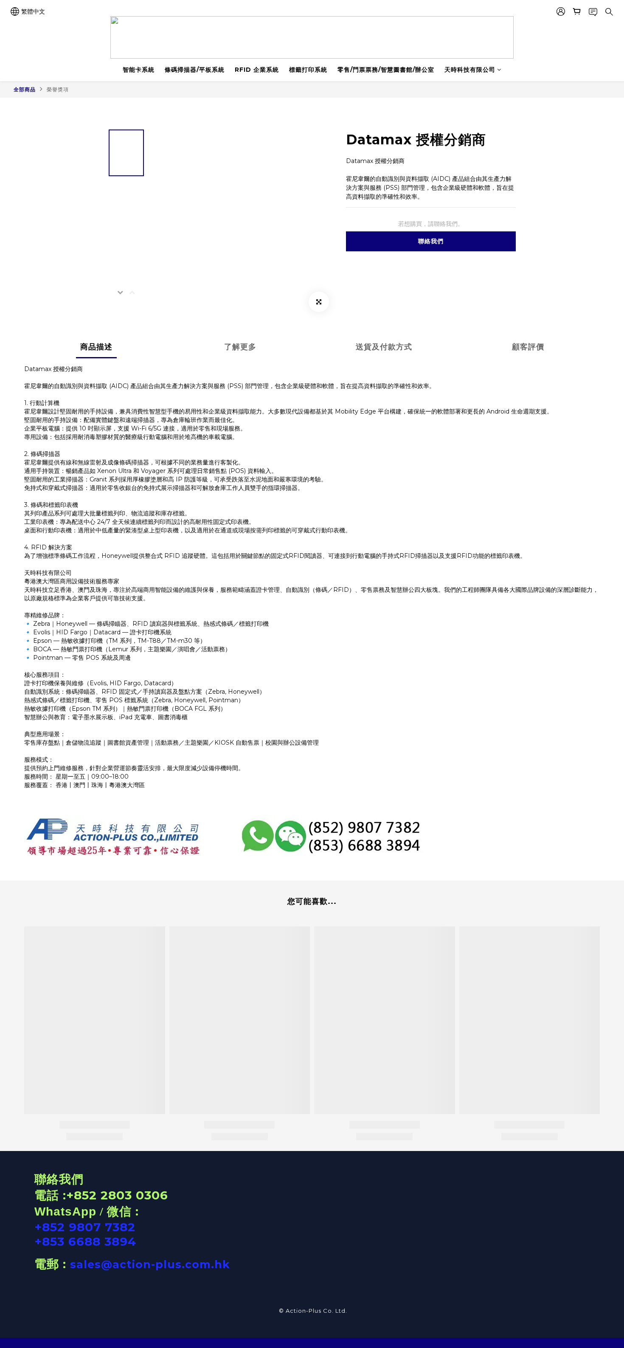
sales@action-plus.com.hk (150, 1264)
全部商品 (25, 89)
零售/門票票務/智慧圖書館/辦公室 (385, 69)
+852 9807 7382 (84, 1227)
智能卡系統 (139, 69)
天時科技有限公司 (469, 69)
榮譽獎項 (58, 89)
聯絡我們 (431, 241)
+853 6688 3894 (85, 1241)
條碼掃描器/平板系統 (195, 69)
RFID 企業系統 (257, 69)
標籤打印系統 (308, 69)
